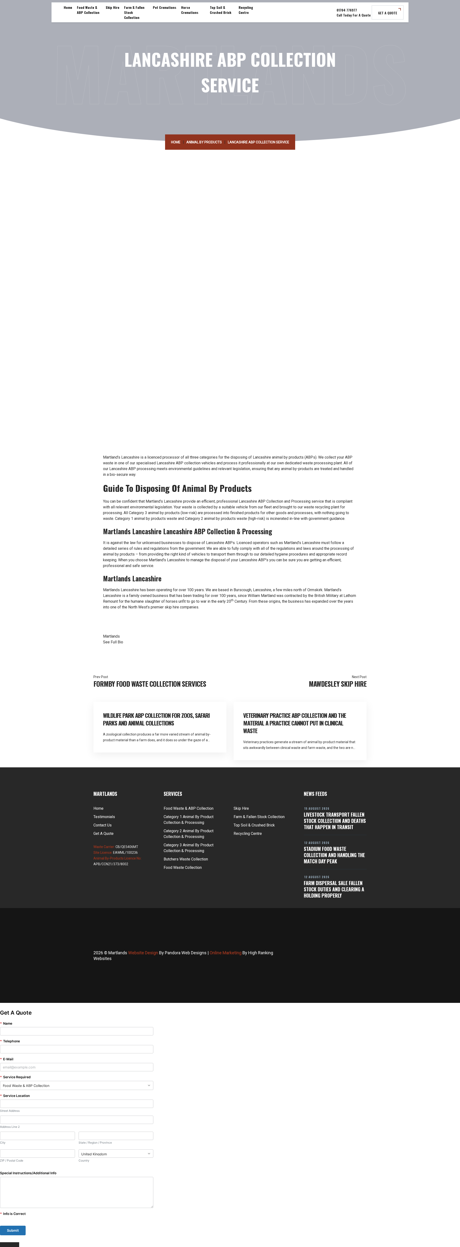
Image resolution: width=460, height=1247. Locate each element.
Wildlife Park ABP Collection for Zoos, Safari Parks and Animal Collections (156, 719)
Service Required (15, 1077)
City (3, 1142)
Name (6, 1023)
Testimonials (104, 816)
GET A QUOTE (387, 12)
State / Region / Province (95, 1142)
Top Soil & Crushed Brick (220, 10)
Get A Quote (103, 833)
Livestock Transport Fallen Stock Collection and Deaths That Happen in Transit (335, 820)
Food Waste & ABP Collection (88, 10)
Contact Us (102, 825)
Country (84, 1160)
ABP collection (188, 463)
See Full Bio (113, 642)
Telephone (10, 1041)
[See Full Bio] (126, 642)
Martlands (111, 590)
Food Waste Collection (183, 867)
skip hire (172, 607)
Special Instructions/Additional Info (28, 1173)
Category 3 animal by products (154, 513)
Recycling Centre (246, 10)
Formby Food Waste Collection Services (149, 684)
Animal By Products (204, 142)
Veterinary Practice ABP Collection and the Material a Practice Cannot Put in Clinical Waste (294, 723)
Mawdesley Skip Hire (338, 684)
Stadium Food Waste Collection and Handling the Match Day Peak (334, 855)
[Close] (9, 1244)
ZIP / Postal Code (11, 1160)
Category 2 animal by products (210, 518)
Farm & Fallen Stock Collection (134, 12)
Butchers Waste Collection (186, 859)
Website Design (143, 952)
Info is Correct (13, 1214)
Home (68, 7)
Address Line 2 (10, 1127)
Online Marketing (226, 952)
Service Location (15, 1096)
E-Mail (6, 1059)
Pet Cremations (164, 7)
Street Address (10, 1110)
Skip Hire (112, 7)
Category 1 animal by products (140, 518)
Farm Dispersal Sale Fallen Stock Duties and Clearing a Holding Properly (334, 889)
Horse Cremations (189, 10)
